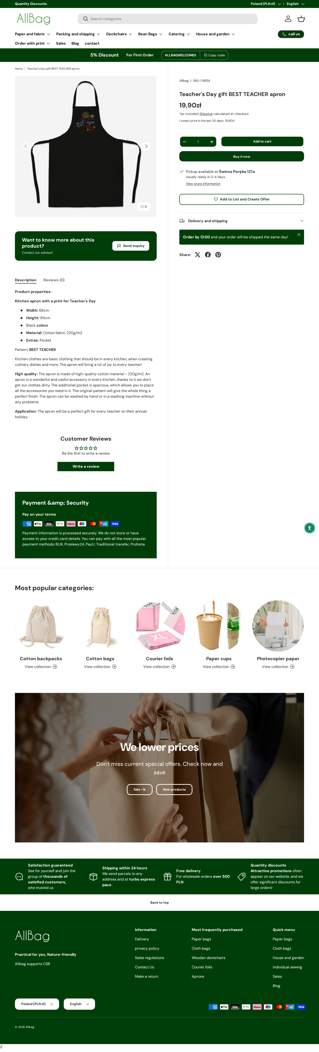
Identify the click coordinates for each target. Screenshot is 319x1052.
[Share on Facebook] (208, 255)
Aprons (198, 976)
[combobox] (168, 19)
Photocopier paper (278, 659)
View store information (203, 183)
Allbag (184, 80)
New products (174, 789)
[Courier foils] (159, 626)
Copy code (216, 55)
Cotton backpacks (41, 659)
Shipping (206, 114)
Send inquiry (134, 245)
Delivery (142, 939)
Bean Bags (147, 34)
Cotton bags (100, 659)
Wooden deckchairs (208, 957)
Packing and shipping (75, 34)
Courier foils (159, 659)
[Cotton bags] (100, 626)
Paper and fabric (30, 34)
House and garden (213, 34)
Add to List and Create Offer (244, 199)
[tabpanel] (86, 354)
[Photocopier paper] (278, 626)
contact (92, 43)
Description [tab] (25, 280)
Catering (177, 34)
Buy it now (241, 156)
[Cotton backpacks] (41, 626)
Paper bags (201, 939)
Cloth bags (201, 948)
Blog (75, 43)
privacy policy (147, 948)
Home (19, 68)
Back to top (159, 902)
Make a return (146, 976)
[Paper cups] (219, 626)
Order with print (30, 43)
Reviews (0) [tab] (53, 280)
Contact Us (144, 967)
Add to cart (262, 141)
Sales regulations (149, 957)
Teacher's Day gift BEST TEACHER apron (53, 68)
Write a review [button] (86, 466)
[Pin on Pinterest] (218, 255)
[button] (309, 528)
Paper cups (219, 659)
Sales (61, 43)
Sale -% (140, 789)
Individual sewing (287, 967)
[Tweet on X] (197, 255)
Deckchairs (116, 34)
